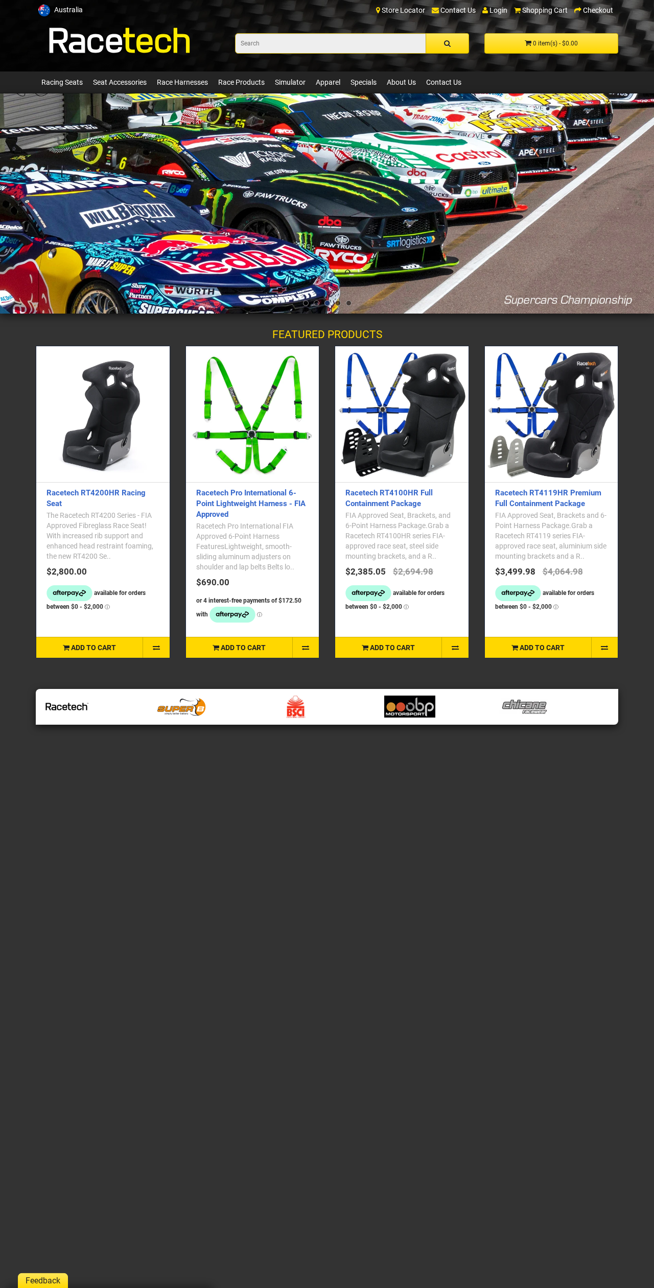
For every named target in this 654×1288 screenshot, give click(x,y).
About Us (401, 82)
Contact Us (443, 82)
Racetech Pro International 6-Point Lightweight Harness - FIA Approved (251, 503)
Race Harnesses (182, 82)
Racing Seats (62, 82)
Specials (364, 82)
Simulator (290, 82)
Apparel (328, 82)
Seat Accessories (120, 82)
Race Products (241, 82)
